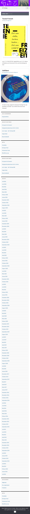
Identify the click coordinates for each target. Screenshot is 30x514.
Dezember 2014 (5, 442)
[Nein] (28, 510)
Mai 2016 (4, 408)
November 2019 (5, 326)
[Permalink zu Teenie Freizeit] (15, 40)
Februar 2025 (5, 218)
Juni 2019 (4, 339)
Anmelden (4, 145)
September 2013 (5, 461)
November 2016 (5, 395)
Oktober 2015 (5, 424)
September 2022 (5, 265)
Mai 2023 (4, 252)
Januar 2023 (4, 260)
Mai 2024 (4, 231)
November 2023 (5, 239)
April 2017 (4, 384)
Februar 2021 (5, 292)
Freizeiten (4, 487)
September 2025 (5, 205)
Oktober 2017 (5, 376)
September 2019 (5, 331)
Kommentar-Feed (6, 150)
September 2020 (5, 305)
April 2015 (4, 437)
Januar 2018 (4, 371)
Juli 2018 (4, 366)
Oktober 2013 (5, 458)
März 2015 (4, 440)
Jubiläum (5, 70)
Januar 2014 (4, 455)
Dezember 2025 (5, 200)
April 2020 (4, 316)
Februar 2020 (5, 321)
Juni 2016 (4, 405)
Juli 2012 (4, 474)
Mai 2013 (4, 466)
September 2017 (5, 379)
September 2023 (5, 244)
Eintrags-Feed (5, 147)
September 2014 (5, 450)
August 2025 (5, 207)
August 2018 (5, 363)
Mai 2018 (4, 368)
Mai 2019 (4, 342)
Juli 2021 (4, 284)
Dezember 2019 (5, 323)
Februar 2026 (5, 194)
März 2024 (4, 234)
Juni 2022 (4, 271)
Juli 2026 (4, 181)
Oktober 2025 (5, 202)
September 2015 (5, 426)
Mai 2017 (4, 381)
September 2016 (5, 400)
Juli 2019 (4, 337)
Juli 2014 (4, 453)
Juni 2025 (4, 213)
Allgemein (9, 20)
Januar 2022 (4, 276)
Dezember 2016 (5, 392)
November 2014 (5, 445)
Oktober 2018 (5, 358)
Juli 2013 (4, 463)
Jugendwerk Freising (8, 72)
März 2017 (4, 387)
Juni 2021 (4, 287)
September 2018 (5, 360)
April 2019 (4, 345)
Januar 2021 (4, 294)
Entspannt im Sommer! (7, 125)
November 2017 (5, 374)
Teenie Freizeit (7, 19)
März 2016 (4, 413)
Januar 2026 (4, 197)
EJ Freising (4, 8)
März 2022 (4, 273)
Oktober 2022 (5, 263)
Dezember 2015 (5, 418)
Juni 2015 (4, 432)
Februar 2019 (5, 350)
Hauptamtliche (5, 116)
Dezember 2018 (5, 352)
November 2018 (5, 355)
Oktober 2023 (5, 242)
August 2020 (5, 308)
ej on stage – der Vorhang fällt (8, 130)
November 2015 (5, 421)
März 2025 (4, 215)
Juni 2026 (4, 184)
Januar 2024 (4, 236)
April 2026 (4, 189)
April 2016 (4, 410)
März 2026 (4, 192)
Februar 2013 (5, 469)
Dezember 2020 (5, 297)
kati (4, 20)
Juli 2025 (4, 210)
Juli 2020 (4, 310)
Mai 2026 (4, 186)
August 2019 (5, 334)
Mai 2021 (4, 289)
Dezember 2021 (5, 279)
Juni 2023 (4, 250)
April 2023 (4, 255)
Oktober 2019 (5, 329)
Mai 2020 (4, 313)
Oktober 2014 (5, 447)
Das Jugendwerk (5, 485)
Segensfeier (4, 133)
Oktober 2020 (5, 302)
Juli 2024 (4, 229)
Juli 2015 (4, 429)
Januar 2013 (4, 471)
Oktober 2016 (5, 397)
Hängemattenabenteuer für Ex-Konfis (10, 128)
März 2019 (4, 347)
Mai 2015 (4, 434)
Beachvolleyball (5, 136)
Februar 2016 (5, 416)
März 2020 (4, 318)
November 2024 (5, 226)
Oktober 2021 (5, 281)
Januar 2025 (4, 221)
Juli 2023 (4, 247)
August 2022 (5, 268)
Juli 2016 (4, 403)
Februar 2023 (5, 258)
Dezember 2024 (5, 223)
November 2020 (5, 300)
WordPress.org (5, 153)
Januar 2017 (4, 389)
